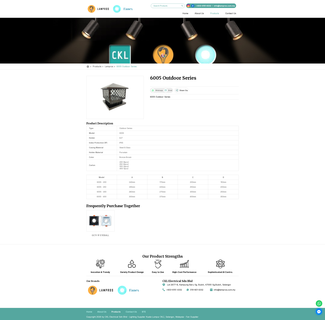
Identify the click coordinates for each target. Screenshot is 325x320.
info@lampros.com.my (224, 289)
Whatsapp (158, 90)
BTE (144, 311)
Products (214, 13)
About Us (199, 13)
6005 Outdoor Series (127, 66)
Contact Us (230, 13)
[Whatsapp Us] (319, 303)
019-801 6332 (196, 289)
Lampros (110, 66)
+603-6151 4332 (174, 289)
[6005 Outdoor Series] (115, 97)
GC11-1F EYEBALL (100, 235)
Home (185, 13)
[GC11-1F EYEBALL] (100, 220)
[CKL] (112, 9)
